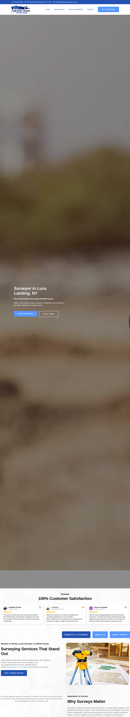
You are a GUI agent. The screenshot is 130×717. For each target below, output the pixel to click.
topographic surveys (15, 667)
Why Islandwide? (76, 9)
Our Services (59, 9)
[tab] (76, 634)
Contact (90, 9)
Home (48, 9)
